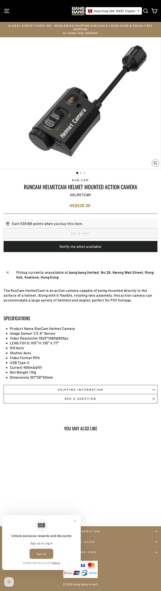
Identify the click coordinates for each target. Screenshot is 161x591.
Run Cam (80, 180)
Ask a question (81, 398)
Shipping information (80, 389)
